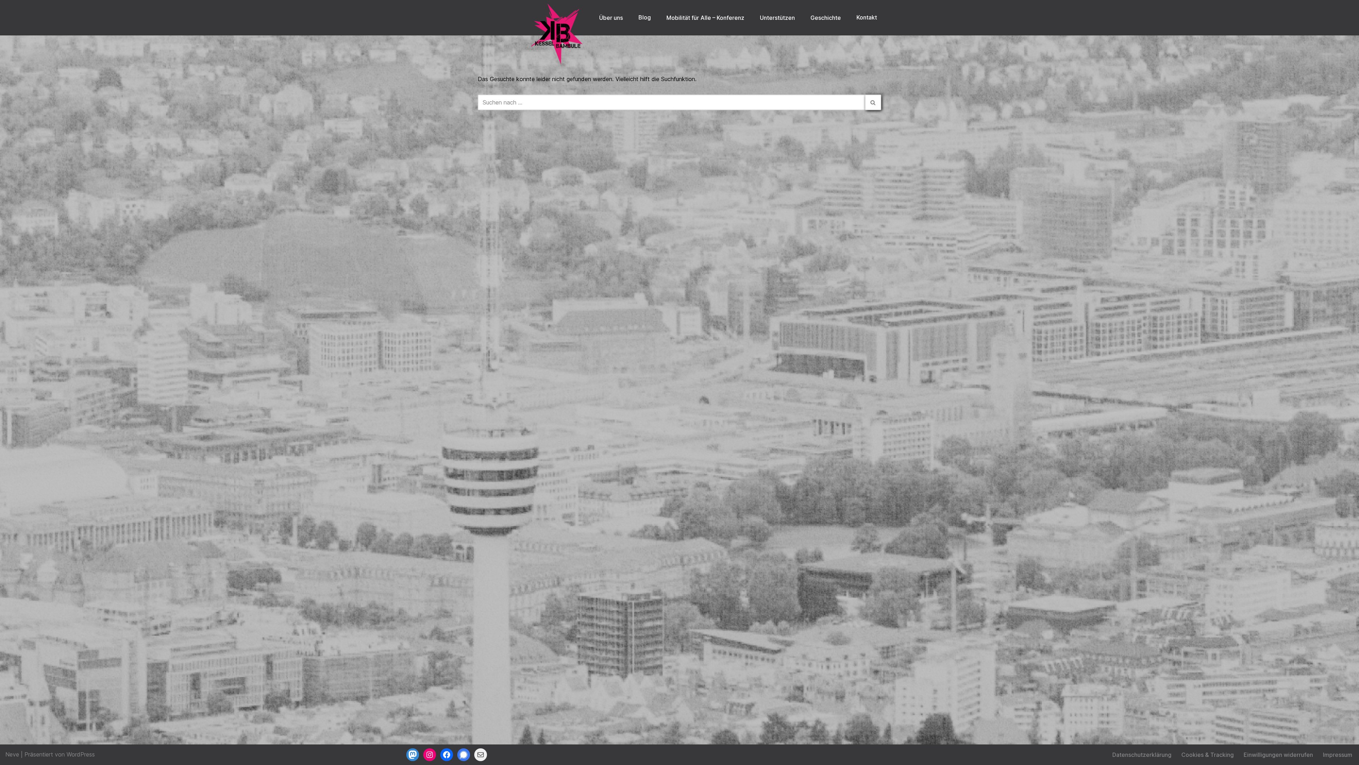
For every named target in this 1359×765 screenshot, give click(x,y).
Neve (12, 754)
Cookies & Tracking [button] (1207, 754)
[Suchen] (873, 102)
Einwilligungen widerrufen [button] (1278, 754)
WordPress (81, 754)
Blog (644, 17)
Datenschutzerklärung (1141, 754)
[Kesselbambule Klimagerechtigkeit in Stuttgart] (557, 34)
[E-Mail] (480, 754)
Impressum (1337, 754)
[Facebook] (446, 754)
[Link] (463, 754)
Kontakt (866, 17)
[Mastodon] (412, 754)
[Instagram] (429, 754)
